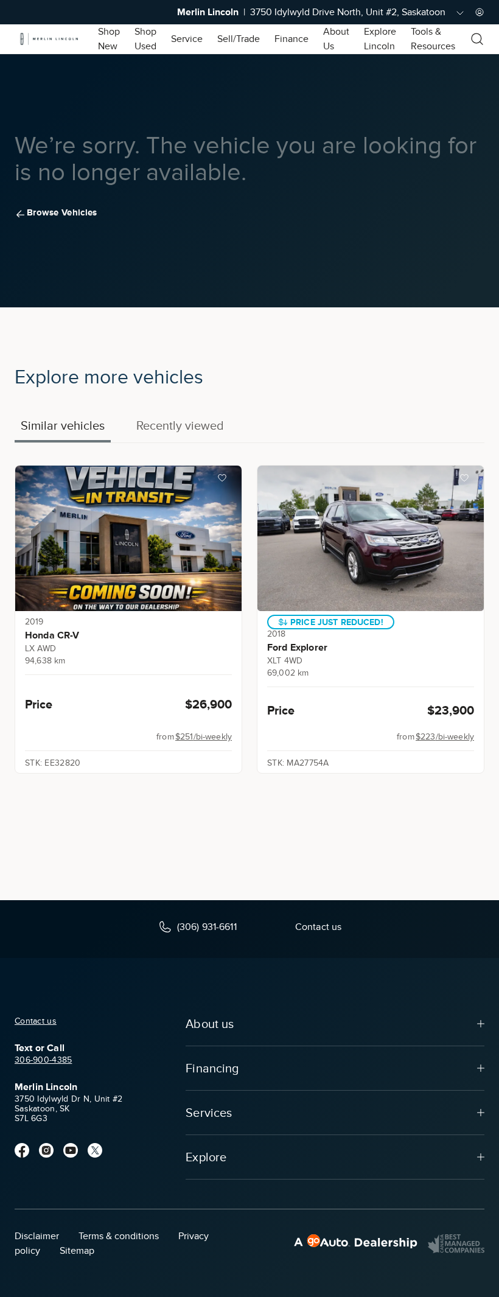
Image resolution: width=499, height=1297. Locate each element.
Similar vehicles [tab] (63, 425)
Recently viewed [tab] (180, 425)
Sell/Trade (238, 38)
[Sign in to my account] (479, 12)
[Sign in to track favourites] (224, 480)
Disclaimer (37, 1236)
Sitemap (77, 1250)
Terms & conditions (119, 1236)
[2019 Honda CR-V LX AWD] (128, 538)
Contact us (36, 1021)
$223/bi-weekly (445, 736)
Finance (291, 38)
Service (187, 38)
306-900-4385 (43, 1060)
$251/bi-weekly (203, 736)
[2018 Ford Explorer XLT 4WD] (370, 538)
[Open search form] (477, 39)
